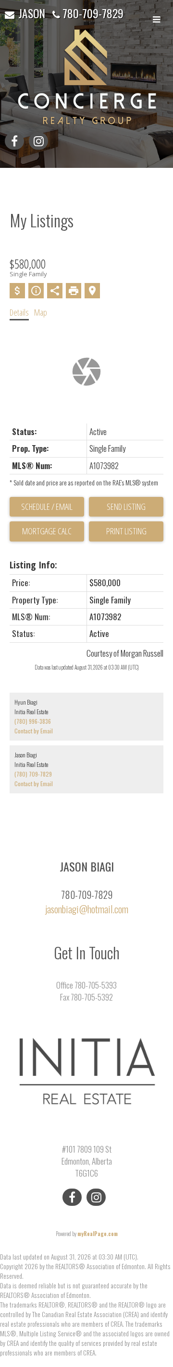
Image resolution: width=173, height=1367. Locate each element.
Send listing (126, 506)
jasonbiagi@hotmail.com (86, 909)
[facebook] (17, 142)
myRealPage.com (97, 1233)
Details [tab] (19, 312)
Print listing (126, 531)
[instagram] (41, 142)
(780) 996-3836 (32, 721)
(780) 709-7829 (33, 774)
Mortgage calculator (47, 531)
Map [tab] (40, 312)
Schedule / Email (47, 506)
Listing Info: (33, 564)
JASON (31, 13)
